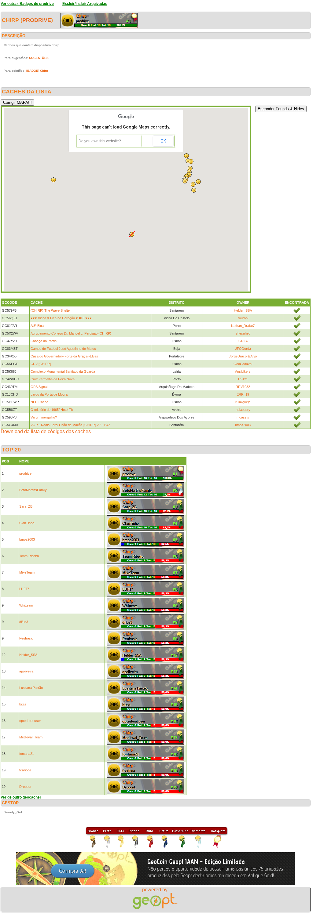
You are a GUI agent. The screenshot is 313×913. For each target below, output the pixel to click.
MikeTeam (27, 572)
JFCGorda (243, 348)
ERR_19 (243, 394)
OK (163, 141)
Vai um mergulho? (44, 417)
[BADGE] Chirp (37, 70)
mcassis (243, 417)
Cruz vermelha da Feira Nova (53, 379)
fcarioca (25, 770)
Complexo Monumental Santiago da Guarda (63, 371)
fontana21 (26, 753)
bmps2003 (243, 425)
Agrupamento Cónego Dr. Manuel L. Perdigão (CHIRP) (71, 333)
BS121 (243, 379)
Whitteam (26, 605)
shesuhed (243, 333)
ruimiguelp (242, 402)
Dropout (25, 786)
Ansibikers (243, 371)
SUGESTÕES (39, 58)
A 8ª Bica (37, 326)
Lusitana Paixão (31, 688)
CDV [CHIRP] (41, 364)
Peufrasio (26, 638)
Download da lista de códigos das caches (46, 431)
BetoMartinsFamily (33, 490)
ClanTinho (26, 523)
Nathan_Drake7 (243, 326)
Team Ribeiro (29, 556)
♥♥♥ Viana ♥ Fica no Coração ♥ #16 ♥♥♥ (61, 318)
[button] (193, 190)
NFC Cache (39, 402)
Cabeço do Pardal (44, 341)
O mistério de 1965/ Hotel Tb (52, 409)
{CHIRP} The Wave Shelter (51, 310)
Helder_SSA (243, 310)
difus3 (23, 622)
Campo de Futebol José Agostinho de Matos (63, 348)
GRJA (243, 341)
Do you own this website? (100, 141)
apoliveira (26, 671)
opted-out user (30, 721)
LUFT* (24, 589)
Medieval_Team (30, 737)
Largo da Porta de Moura (49, 394)
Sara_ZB (25, 506)
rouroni (243, 318)
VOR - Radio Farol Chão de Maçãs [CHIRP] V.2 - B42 (70, 425)
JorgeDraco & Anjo (243, 356)
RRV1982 (243, 387)
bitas (22, 704)
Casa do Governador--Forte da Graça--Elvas (64, 356)
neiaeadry (243, 409)
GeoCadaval (243, 364)
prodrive (36, 20)
